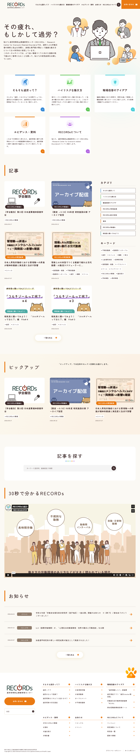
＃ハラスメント (81, 698)
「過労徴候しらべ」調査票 (117, 690)
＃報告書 (46, 735)
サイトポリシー (130, 751)
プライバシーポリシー (113, 751)
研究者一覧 (111, 731)
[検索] (114, 468)
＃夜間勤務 (79, 694)
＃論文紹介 (47, 731)
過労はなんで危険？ (50, 694)
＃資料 (45, 727)
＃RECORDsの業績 (50, 723)
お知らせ (98, 4)
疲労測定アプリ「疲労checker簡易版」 (119, 695)
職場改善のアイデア (73, 4)
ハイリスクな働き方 (58, 4)
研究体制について (114, 727)
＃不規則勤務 (80, 702)
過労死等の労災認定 (50, 702)
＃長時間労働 (80, 690)
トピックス (79, 723)
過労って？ (47, 690)
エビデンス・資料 (87, 4)
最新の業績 (111, 735)
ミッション (111, 723)
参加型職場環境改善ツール (117, 707)
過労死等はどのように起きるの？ (55, 698)
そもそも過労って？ (42, 4)
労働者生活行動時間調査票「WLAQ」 (117, 702)
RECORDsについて (109, 4)
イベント (78, 727)
